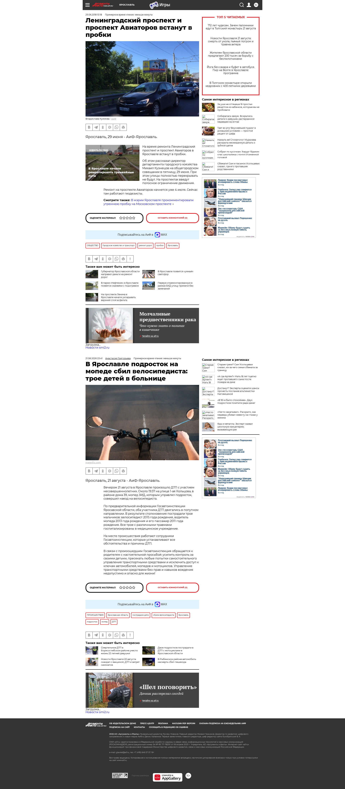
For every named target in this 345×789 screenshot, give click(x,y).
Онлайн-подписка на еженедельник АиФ (222, 723)
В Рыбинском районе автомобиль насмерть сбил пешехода (177, 660)
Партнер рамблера (140, 775)
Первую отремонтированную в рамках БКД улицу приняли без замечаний (175, 286)
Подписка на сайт (119, 727)
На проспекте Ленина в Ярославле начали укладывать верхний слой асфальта (118, 297)
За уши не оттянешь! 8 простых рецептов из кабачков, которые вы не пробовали (238, 107)
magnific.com (93, 462)
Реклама (163, 723)
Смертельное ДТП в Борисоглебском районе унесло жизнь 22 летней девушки (119, 650)
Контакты (139, 727)
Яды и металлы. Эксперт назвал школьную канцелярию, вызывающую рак (235, 426)
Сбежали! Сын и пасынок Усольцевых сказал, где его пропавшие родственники (238, 166)
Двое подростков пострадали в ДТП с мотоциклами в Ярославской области (175, 650)
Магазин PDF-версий (183, 723)
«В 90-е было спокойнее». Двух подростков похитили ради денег (236, 401)
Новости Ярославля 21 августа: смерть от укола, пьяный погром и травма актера (231, 41)
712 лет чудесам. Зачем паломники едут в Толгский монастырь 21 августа (231, 27)
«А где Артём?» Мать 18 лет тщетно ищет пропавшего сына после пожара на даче (236, 379)
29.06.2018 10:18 (94, 14)
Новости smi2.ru (97, 347)
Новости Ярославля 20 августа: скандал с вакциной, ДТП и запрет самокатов (120, 662)
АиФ (113, 118)
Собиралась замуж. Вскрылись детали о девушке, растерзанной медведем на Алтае (235, 119)
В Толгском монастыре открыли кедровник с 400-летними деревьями (231, 84)
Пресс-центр (147, 723)
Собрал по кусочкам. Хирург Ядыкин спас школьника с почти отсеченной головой (238, 154)
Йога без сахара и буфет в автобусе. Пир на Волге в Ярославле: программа (231, 70)
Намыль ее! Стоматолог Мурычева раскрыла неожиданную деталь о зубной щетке (236, 142)
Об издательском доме (122, 723)
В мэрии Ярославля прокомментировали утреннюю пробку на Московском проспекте (149, 202)
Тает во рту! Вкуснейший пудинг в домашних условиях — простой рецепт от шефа (236, 131)
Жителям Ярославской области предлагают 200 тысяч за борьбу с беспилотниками (230, 55)
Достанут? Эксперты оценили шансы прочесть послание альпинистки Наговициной (238, 391)
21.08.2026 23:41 (94, 358)
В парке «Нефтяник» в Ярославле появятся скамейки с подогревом (120, 284)
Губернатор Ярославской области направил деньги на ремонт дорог (120, 274)
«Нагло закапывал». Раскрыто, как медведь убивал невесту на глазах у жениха (237, 415)
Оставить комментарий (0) (172, 218)
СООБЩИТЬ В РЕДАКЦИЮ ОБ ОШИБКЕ (168, 727)
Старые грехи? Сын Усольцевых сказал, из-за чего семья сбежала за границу (237, 367)
